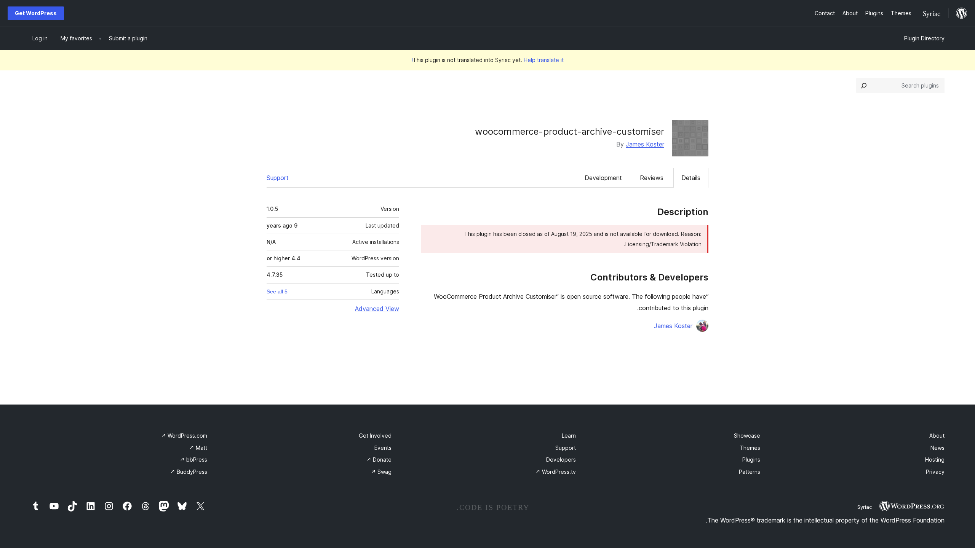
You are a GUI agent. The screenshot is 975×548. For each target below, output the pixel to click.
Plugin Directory (924, 38)
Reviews (651, 178)
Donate (379, 459)
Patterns (749, 471)
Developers (561, 459)
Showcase (747, 435)
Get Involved (375, 435)
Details (690, 178)
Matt (198, 447)
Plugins (751, 459)
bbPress (193, 459)
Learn (569, 435)
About (937, 435)
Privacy (935, 471)
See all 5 (277, 291)
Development (603, 178)
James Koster (645, 144)
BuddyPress (188, 471)
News (937, 447)
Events (383, 447)
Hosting (935, 459)
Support (278, 178)
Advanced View (377, 308)
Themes (750, 447)
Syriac (864, 507)
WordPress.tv (555, 471)
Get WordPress (36, 13)
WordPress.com (184, 435)
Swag (381, 471)
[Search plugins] (863, 85)
